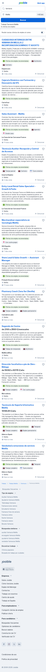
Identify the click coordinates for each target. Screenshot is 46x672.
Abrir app (41, 3)
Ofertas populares (8, 550)
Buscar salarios (7, 630)
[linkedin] (19, 644)
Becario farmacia (7, 524)
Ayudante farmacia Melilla (10, 500)
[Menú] (3, 3)
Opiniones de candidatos (11, 626)
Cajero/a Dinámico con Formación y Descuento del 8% (18, 81)
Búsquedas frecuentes (10, 489)
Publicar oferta (7, 613)
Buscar (23, 20)
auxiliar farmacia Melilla (10, 532)
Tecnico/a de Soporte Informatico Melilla (18, 406)
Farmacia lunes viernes (9, 506)
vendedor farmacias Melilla (11, 541)
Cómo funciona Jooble (10, 584)
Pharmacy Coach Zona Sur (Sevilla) (18, 291)
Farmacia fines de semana (11, 512)
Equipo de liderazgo (9, 587)
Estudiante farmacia (9, 509)
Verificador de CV (8, 636)
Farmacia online (7, 515)
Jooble (15, 667)
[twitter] (14, 644)
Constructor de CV (9, 633)
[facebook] (4, 644)
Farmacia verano (7, 521)
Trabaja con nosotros (9, 594)
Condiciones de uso (9, 654)
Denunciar (40, 74)
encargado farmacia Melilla (11, 535)
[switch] (42, 32)
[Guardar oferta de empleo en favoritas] (43, 40)
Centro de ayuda (8, 597)
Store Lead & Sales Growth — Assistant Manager (20, 259)
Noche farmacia (7, 518)
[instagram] (9, 644)
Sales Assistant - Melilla (13, 114)
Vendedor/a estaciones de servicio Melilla (18, 447)
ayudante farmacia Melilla (10, 538)
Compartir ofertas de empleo (12, 610)
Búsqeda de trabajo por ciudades (13, 553)
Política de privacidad (10, 659)
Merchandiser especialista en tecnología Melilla (16, 221)
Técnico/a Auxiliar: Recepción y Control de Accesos (20, 150)
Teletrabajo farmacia (9, 503)
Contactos (6, 590)
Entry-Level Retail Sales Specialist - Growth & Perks (19, 187)
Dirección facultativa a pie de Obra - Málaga (19, 365)
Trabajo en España (8, 601)
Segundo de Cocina (11, 326)
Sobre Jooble (7, 580)
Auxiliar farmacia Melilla (10, 497)
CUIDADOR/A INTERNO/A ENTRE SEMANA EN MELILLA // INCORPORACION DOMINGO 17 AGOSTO (20, 42)
